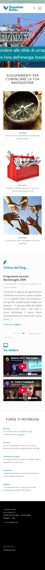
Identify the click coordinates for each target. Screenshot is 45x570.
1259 (5, 337)
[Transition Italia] (18, 8)
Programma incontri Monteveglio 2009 (16, 278)
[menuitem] (33, 8)
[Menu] (38, 8)
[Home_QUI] (22, 110)
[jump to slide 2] (20, 62)
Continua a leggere (12, 324)
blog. (38, 448)
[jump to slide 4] (23, 62)
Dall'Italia (34, 284)
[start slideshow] (15, 61)
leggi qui (21, 434)
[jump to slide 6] (26, 62)
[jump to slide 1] (18, 62)
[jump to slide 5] (25, 62)
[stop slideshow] (29, 61)
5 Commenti (22, 284)
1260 (9, 337)
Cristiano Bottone (10, 287)
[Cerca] (33, 8)
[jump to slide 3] (21, 62)
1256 (14, 333)
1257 (18, 333)
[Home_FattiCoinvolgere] (22, 215)
